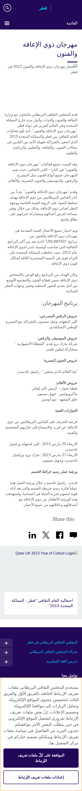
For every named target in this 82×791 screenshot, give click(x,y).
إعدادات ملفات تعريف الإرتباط (41, 777)
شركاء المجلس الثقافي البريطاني (53, 652)
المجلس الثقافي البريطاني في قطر (52, 642)
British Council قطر (65, 8)
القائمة (71, 23)
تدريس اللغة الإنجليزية (61, 661)
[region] (41, 734)
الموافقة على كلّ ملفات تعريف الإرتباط (41, 758)
